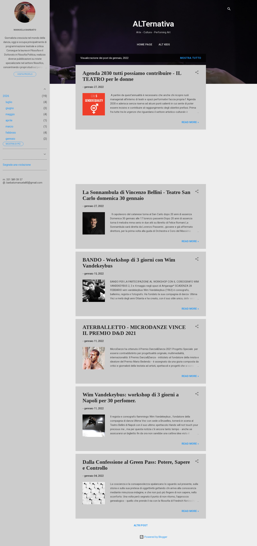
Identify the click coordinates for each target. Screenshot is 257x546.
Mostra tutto (190, 58)
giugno (10, 108)
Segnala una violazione (17, 164)
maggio (10, 114)
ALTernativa (153, 23)
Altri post (141, 525)
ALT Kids (164, 44)
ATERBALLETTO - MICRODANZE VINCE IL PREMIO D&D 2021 (134, 330)
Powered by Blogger (155, 536)
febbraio (11, 132)
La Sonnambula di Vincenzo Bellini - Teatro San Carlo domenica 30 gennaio (136, 195)
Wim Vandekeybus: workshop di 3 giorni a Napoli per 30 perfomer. (131, 397)
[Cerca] (229, 9)
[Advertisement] (220, 106)
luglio (9, 102)
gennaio (10, 138)
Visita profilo (25, 74)
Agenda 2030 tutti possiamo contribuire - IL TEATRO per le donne (132, 76)
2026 (6, 96)
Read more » (190, 122)
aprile (9, 120)
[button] (197, 73)
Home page (144, 44)
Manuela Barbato (25, 29)
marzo (9, 126)
